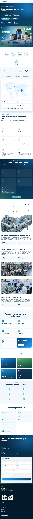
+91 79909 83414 (3, 511)
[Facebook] (1, 507)
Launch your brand (16, 196)
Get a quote (20, 344)
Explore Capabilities (14, 18)
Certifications (2, 505)
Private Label (2, 503)
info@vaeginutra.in (3, 510)
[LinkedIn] (5, 507)
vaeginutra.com (3, 512)
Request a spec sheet (5, 124)
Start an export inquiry (4, 515)
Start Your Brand (4, 18)
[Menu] (31, 1)
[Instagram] (3, 507)
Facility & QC (2, 504)
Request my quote (16, 479)
